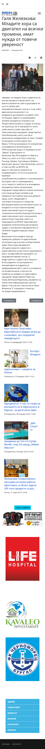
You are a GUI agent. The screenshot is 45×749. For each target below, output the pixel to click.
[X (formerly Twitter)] (35, 58)
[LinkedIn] (41, 58)
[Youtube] (7, 4)
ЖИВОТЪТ (12, 713)
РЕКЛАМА (6, 744)
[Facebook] (3, 4)
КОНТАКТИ (16, 744)
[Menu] (39, 13)
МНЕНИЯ (5, 50)
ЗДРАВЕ (11, 701)
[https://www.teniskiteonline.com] (22, 518)
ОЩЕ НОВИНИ (22, 507)
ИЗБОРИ (11, 730)
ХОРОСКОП (13, 724)
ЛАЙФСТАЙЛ (13, 707)
